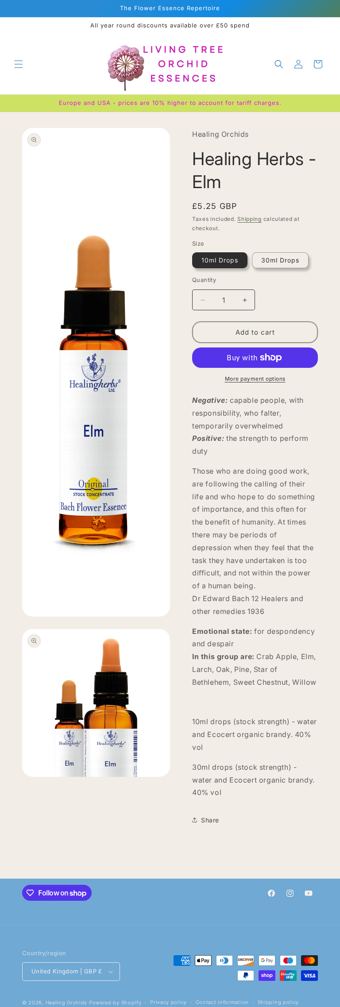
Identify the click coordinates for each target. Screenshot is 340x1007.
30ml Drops (280, 260)
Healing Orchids (67, 1002)
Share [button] (210, 820)
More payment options (255, 378)
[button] (18, 64)
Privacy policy (168, 1002)
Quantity (204, 279)
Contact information (222, 1002)
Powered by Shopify (115, 1002)
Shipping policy (278, 1002)
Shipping (249, 219)
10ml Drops (219, 260)
